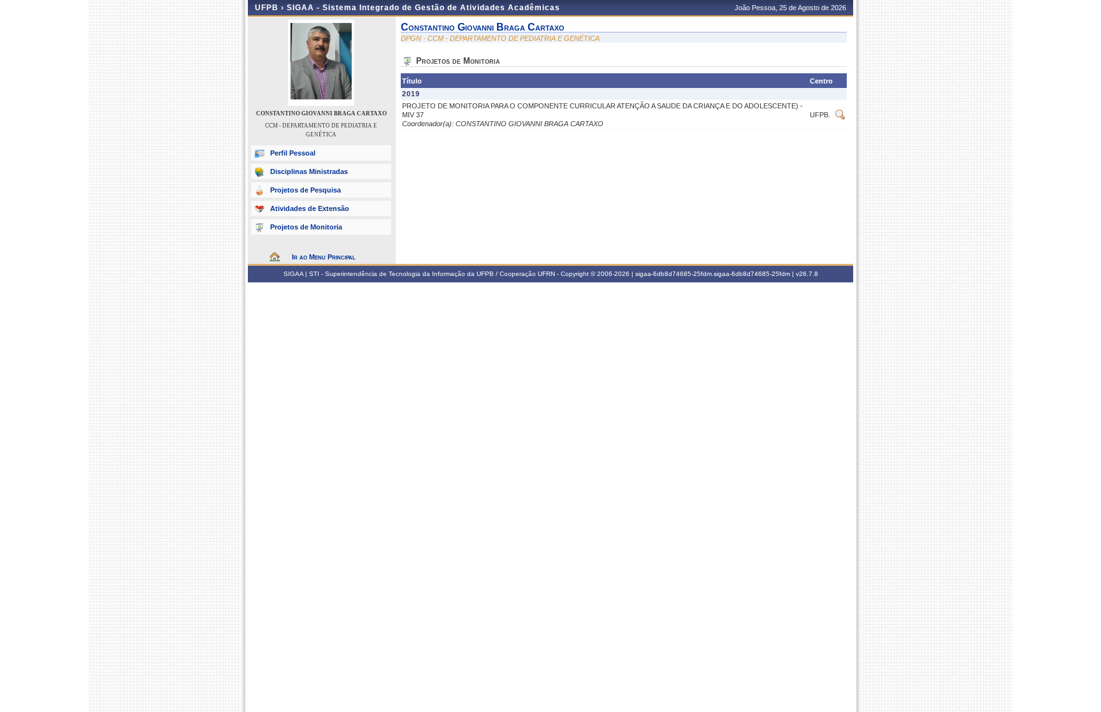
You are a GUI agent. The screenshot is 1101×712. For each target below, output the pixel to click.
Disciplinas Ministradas (309, 171)
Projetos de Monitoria (306, 227)
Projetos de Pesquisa (305, 190)
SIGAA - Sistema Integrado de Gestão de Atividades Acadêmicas (423, 7)
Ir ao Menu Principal (324, 257)
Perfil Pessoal (292, 153)
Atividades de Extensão (309, 208)
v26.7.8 (807, 273)
